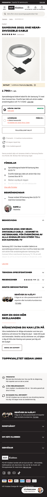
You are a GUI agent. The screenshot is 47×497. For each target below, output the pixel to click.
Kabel (4, 24)
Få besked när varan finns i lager (19, 123)
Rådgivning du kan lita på (23, 327)
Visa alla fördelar (10, 187)
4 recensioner (20, 34)
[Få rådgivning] (40, 490)
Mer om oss (27, 467)
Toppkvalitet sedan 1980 (22, 358)
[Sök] (5, 13)
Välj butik (11, 111)
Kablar (11, 19)
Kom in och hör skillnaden (14, 316)
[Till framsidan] (15, 8)
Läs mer (42, 2)
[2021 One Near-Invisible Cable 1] (21, 59)
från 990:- (29, 85)
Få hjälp (18, 303)
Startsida (4, 19)
